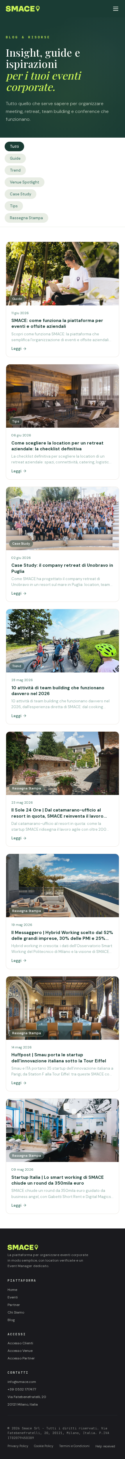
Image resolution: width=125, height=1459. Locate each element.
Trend (15, 170)
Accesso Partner (21, 1358)
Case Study (20, 194)
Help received (105, 1446)
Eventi (13, 1297)
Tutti (14, 146)
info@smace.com (22, 1381)
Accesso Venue (20, 1350)
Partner (14, 1305)
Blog (11, 1320)
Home (12, 1289)
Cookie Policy (43, 1446)
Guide (15, 158)
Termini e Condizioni (74, 1446)
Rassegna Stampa (26, 217)
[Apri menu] (115, 8)
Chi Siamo (16, 1312)
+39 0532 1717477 (22, 1389)
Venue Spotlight (24, 182)
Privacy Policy (18, 1446)
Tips (14, 206)
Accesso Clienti (20, 1343)
